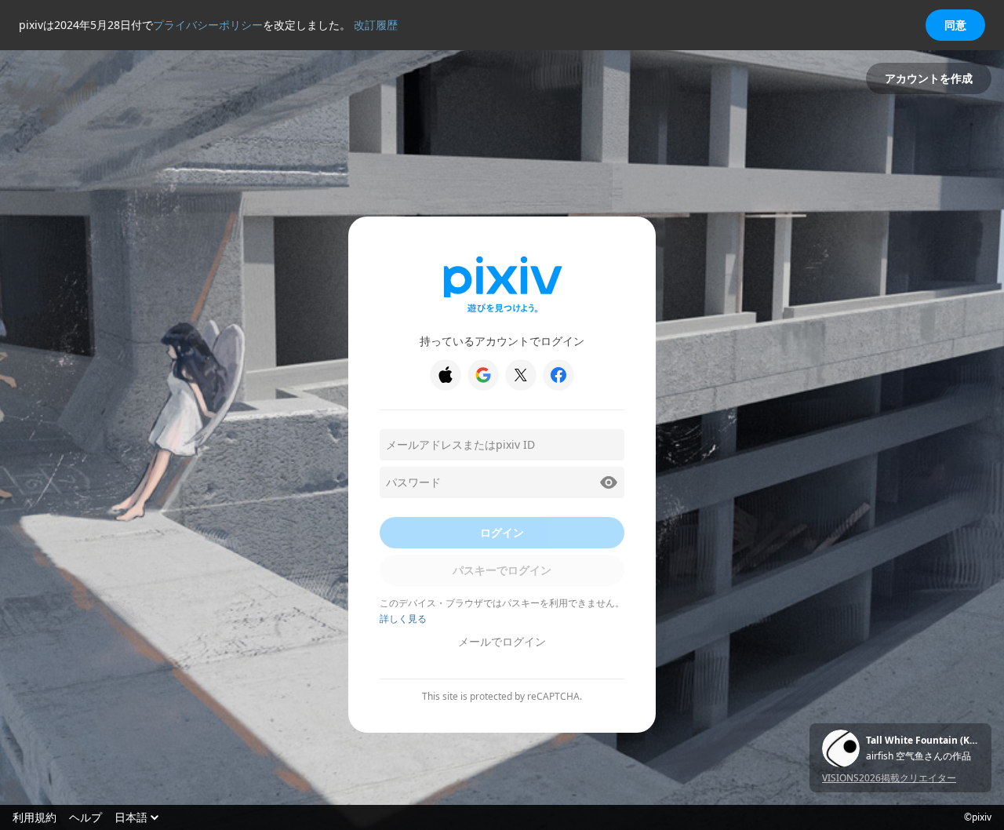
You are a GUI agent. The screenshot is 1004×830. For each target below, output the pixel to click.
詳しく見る (403, 618)
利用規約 (34, 817)
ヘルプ (85, 817)
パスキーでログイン (502, 569)
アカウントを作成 (929, 78)
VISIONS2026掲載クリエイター (889, 777)
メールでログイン (502, 641)
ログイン (502, 532)
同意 (955, 24)
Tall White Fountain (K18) (922, 740)
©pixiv (977, 817)
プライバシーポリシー (208, 24)
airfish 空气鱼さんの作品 (918, 756)
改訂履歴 (376, 24)
